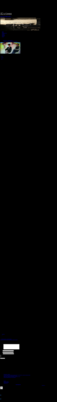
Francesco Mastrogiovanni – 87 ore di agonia (10, 377)
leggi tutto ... (43, 385)
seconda (2, 57)
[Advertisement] (28, 6)
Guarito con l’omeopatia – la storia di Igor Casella (10, 375)
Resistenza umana (4, 33)
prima (2, 56)
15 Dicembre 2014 (10, 40)
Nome (1, 350)
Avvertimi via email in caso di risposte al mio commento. (8, 356)
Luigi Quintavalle (18, 384)
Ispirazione (3, 35)
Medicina (3, 36)
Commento (1, 349)
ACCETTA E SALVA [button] (3, 401)
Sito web (1, 353)
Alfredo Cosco (5, 40)
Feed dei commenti (6, 382)
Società (11, 41)
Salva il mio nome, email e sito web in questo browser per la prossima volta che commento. (13, 355)
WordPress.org (6, 383)
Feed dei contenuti (6, 381)
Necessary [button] (1, 394)
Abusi (3, 32)
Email (1, 352)
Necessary (2, 395)
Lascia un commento (14, 41)
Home (3, 31)
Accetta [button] (46, 385)
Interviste (3, 34)
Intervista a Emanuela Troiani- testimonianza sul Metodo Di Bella (9, 339)
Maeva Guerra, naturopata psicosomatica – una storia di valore (12, 376)
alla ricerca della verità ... (5, 16)
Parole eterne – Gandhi (7, 374)
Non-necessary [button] (2, 398)
